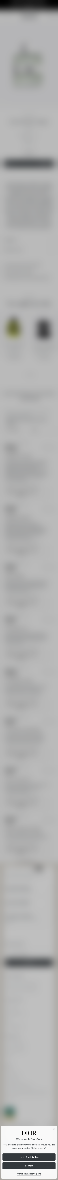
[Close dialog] (54, 1129)
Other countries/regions (29, 1173)
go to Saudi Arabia (29, 1157)
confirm (29, 1165)
